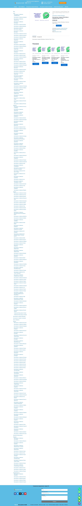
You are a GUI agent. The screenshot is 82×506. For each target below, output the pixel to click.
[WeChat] (79, 497)
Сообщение (43, 495)
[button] (49, 12)
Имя (42, 488)
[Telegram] (79, 494)
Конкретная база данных (58, 6)
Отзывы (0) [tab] (39, 36)
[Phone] (79, 489)
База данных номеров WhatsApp (32, 6)
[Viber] (79, 503)
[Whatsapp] (79, 492)
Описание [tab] (34, 36)
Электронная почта (44, 491)
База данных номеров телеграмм (46, 6)
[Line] (79, 500)
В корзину (59, 25)
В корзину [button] (36, 63)
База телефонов (22, 6)
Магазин (66, 6)
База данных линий (58, 31)
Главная (15, 6)
